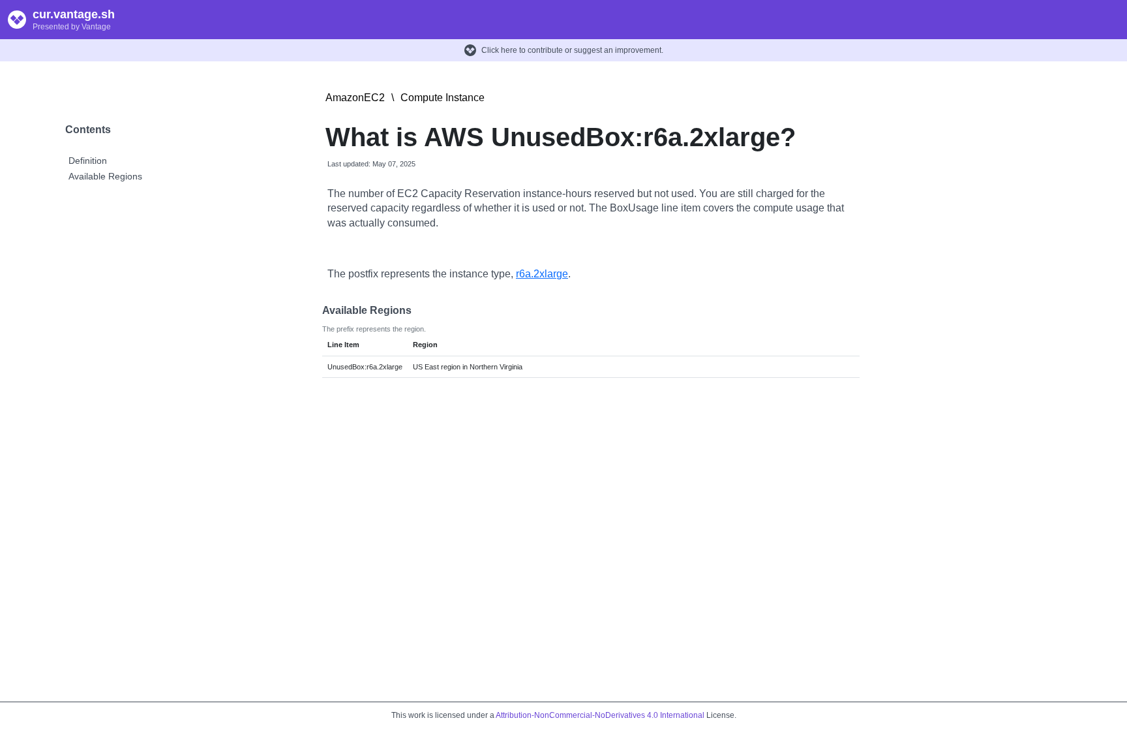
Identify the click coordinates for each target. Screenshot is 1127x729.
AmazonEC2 (355, 97)
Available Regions (105, 176)
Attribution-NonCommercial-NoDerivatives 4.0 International (600, 715)
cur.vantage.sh (74, 14)
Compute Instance (442, 97)
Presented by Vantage (72, 26)
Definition (87, 160)
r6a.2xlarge (542, 273)
